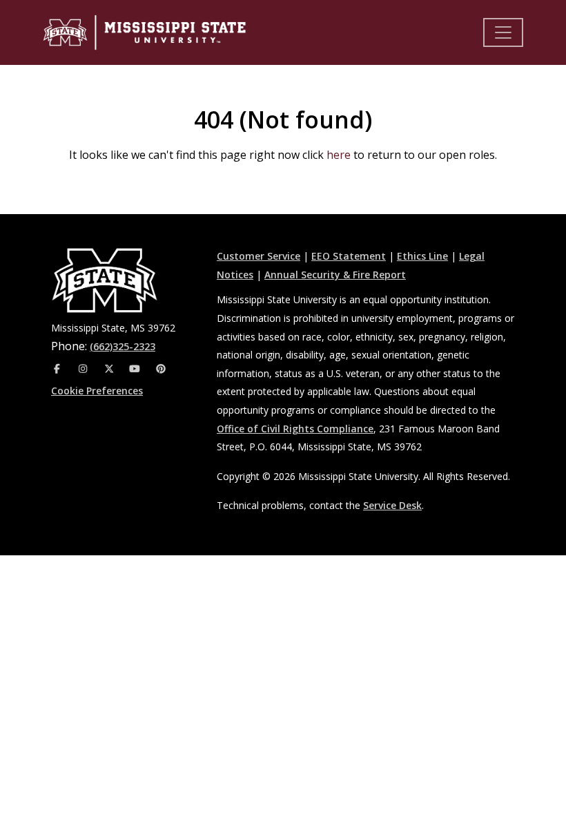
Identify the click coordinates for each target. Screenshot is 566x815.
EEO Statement (348, 255)
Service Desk (392, 505)
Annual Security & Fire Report (335, 274)
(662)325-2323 (122, 346)
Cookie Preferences (97, 390)
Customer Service (258, 255)
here (338, 154)
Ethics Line (422, 255)
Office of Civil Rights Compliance (295, 428)
